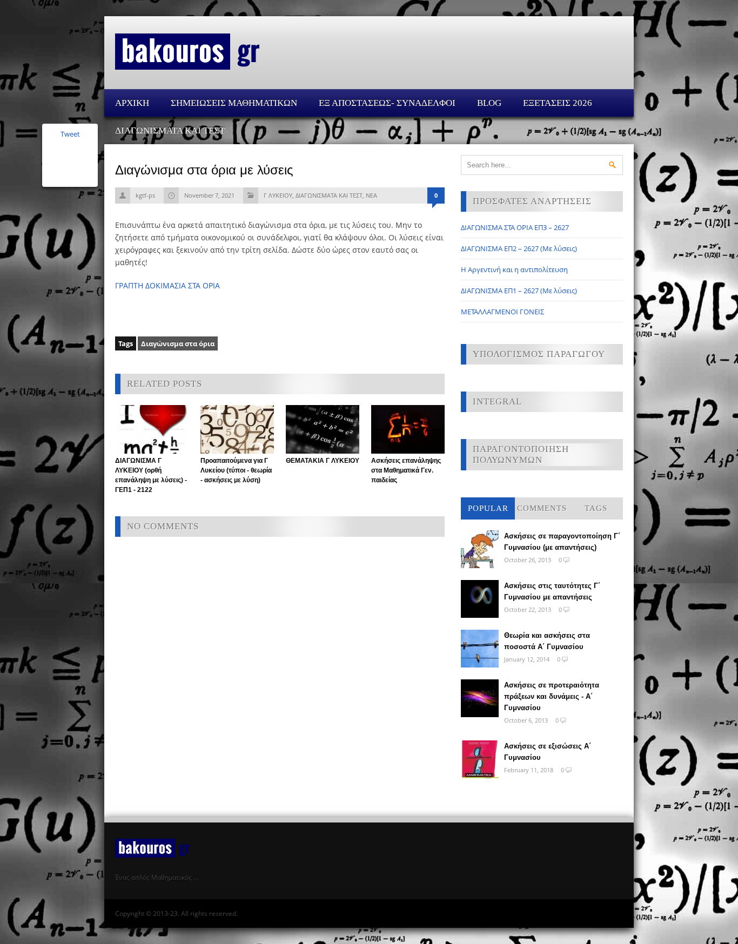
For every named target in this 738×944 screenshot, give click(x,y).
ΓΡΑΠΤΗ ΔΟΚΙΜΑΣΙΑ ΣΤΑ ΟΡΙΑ (167, 285)
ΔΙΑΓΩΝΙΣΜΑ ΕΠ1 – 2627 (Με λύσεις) (519, 290)
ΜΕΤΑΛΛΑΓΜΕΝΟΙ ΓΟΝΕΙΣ (502, 311)
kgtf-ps (145, 195)
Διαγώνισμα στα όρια (177, 343)
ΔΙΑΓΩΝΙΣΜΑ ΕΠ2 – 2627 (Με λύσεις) (519, 248)
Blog (489, 103)
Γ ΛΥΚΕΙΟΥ (278, 195)
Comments (542, 508)
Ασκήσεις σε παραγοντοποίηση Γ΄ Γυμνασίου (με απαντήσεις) (562, 541)
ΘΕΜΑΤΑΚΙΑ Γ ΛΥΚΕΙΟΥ (322, 460)
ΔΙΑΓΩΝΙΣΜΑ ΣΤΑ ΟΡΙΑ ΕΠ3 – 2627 (515, 227)
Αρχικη (132, 103)
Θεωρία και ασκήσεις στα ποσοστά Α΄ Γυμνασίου (547, 641)
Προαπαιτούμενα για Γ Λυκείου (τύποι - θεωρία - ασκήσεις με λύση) (236, 470)
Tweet (70, 134)
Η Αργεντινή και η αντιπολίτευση (514, 269)
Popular (488, 508)
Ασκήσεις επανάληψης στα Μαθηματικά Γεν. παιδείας (406, 470)
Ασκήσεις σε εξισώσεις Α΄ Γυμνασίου (547, 751)
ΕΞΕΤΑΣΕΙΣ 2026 (557, 103)
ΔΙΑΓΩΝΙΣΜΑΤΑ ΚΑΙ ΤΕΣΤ (170, 130)
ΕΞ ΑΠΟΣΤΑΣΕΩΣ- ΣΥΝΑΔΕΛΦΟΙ (387, 103)
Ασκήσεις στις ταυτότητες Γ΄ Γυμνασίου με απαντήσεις (552, 591)
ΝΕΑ (371, 195)
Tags (596, 508)
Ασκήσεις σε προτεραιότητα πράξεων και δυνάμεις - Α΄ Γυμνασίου (551, 696)
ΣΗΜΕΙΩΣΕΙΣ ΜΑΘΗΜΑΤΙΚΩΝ (234, 103)
